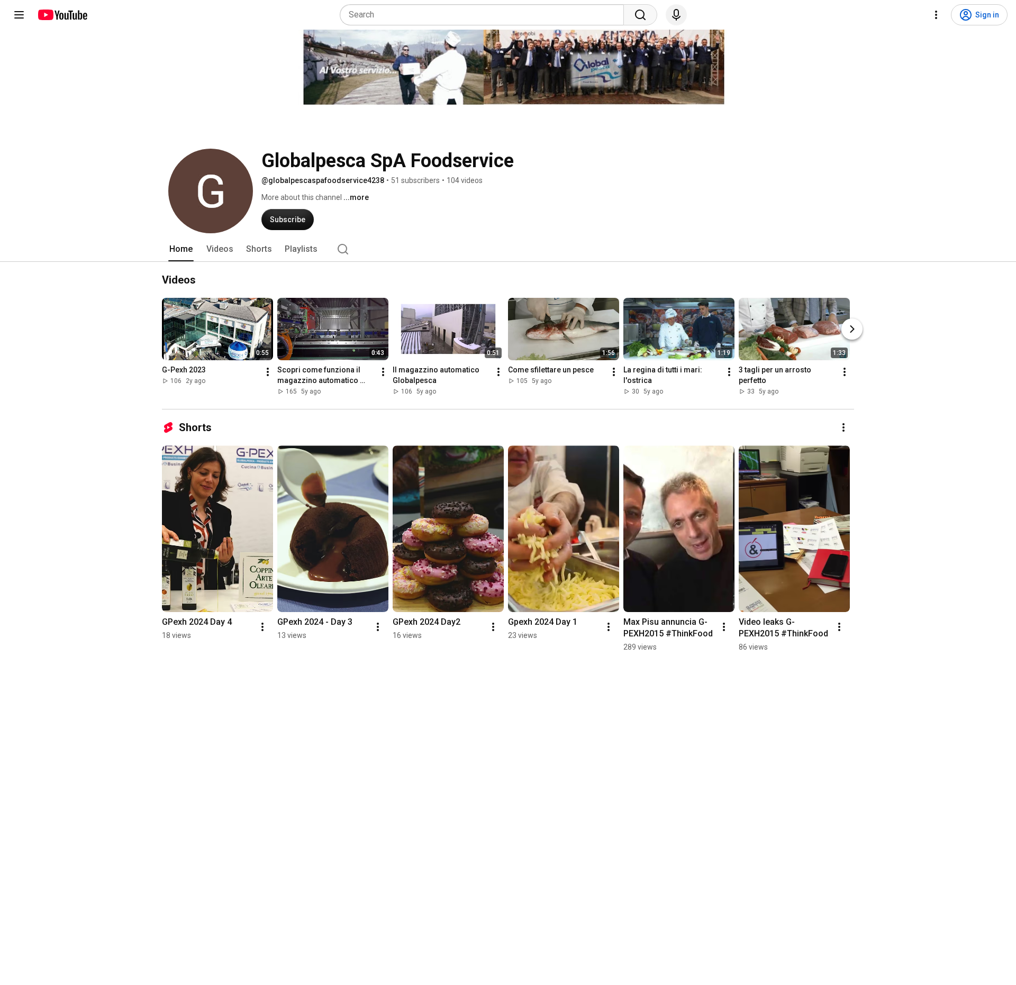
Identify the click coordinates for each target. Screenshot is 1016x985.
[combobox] (485, 14)
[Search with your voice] (676, 14)
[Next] (852, 329)
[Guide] (19, 14)
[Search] (640, 14)
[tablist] (508, 249)
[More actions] (267, 371)
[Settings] (936, 14)
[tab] (181, 249)
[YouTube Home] (62, 15)
